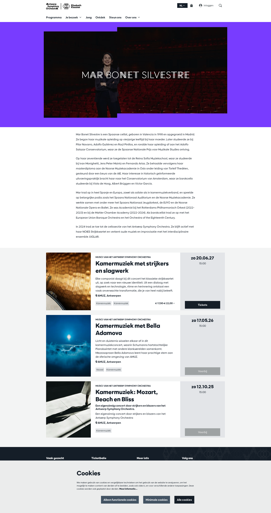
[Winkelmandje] (193, 5)
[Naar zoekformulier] (222, 5)
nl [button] (181, 5)
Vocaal (99, 369)
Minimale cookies (156, 499)
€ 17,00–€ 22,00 (164, 303)
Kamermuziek (103, 303)
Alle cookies (184, 499)
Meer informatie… (128, 489)
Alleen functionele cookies (120, 499)
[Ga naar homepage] (63, 6)
